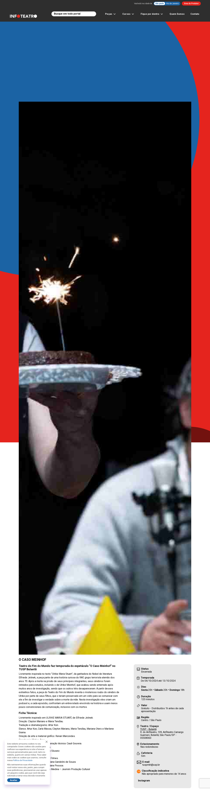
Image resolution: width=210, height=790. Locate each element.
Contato (194, 14)
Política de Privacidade (22, 760)
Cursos (126, 14)
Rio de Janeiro (172, 3)
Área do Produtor (191, 3)
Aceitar (13, 780)
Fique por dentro (150, 14)
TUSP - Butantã (148, 729)
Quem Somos (177, 14)
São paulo (159, 3)
